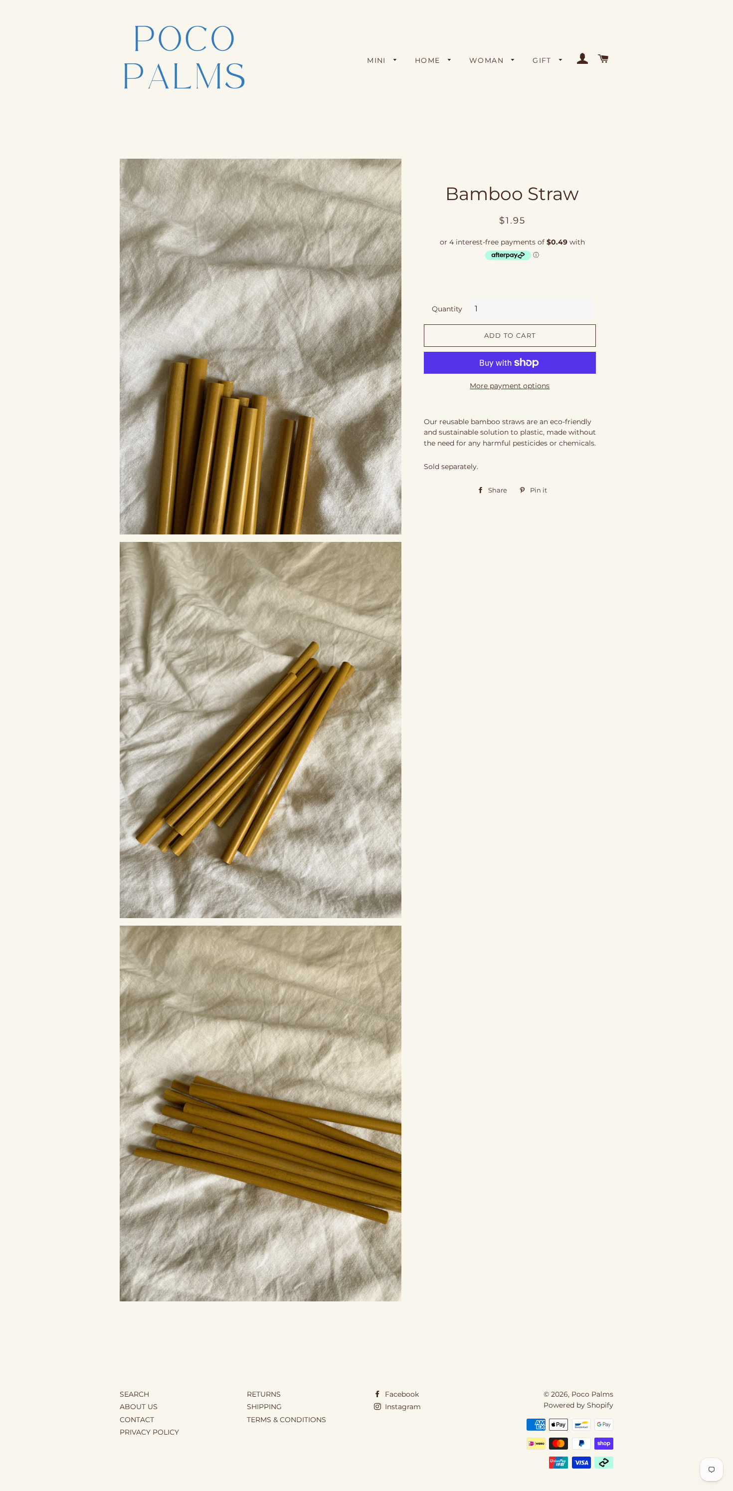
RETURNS (264, 1394)
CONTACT (137, 1419)
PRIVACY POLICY (149, 1432)
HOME (429, 60)
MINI (377, 60)
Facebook (401, 1394)
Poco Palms (592, 1394)
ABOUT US (139, 1406)
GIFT (543, 60)
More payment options (510, 385)
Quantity (447, 308)
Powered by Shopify (578, 1405)
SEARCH (134, 1394)
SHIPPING (264, 1406)
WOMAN (487, 60)
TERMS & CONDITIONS (286, 1419)
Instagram (402, 1406)
